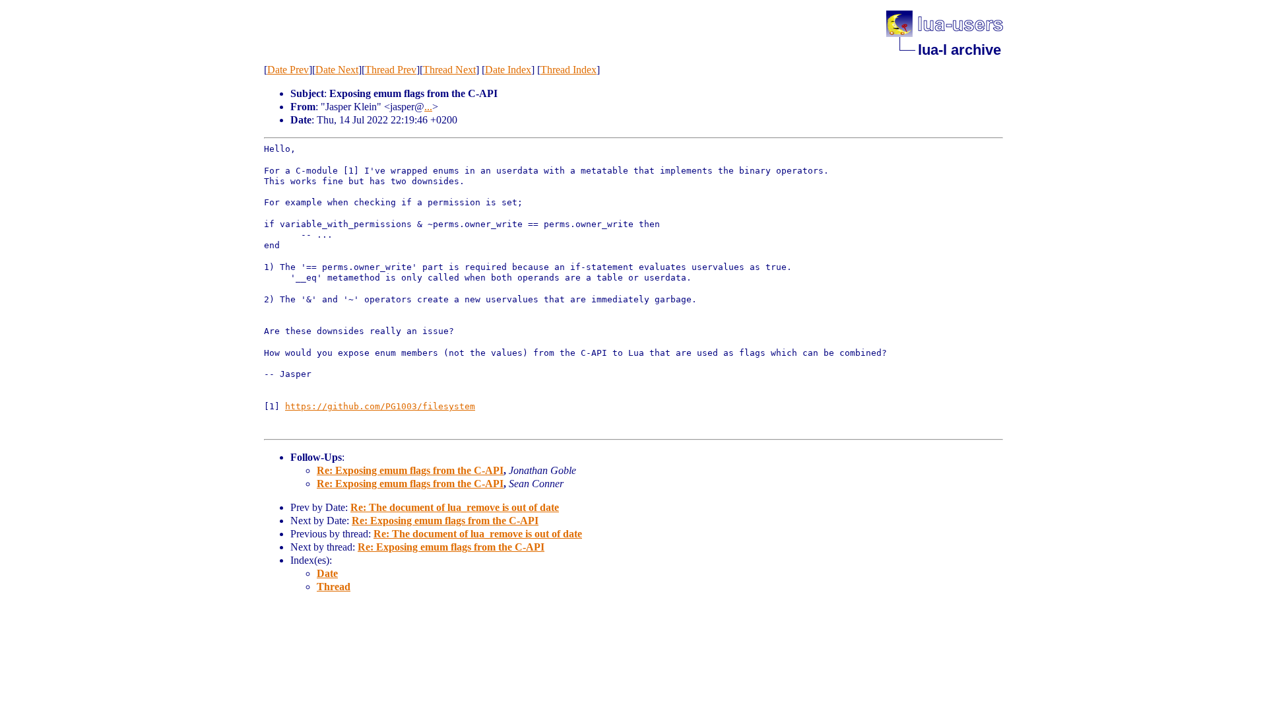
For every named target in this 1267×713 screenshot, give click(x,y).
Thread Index (568, 69)
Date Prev (288, 69)
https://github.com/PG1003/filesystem (380, 406)
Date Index (508, 69)
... (428, 106)
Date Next (336, 69)
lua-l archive (959, 50)
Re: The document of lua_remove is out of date (454, 507)
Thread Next (449, 69)
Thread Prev (390, 69)
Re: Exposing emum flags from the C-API (410, 470)
